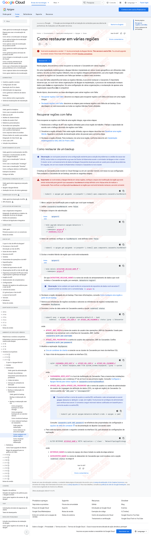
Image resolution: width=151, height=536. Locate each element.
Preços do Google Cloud (40, 508)
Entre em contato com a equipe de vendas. (44, 516)
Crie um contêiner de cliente (56, 350)
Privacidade (49, 527)
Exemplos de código (99, 511)
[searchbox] (15, 21)
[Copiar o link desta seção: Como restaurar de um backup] (76, 149)
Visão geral (7, 14)
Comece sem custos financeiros (133, 10)
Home (39, 33)
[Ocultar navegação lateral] (26, 532)
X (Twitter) (125, 511)
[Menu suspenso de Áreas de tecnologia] (49, 2)
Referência (27, 14)
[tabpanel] (83, 227)
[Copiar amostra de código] (123, 191)
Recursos (49, 14)
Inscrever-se (124, 531)
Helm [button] (45, 217)
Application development (64, 33)
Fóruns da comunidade (70, 504)
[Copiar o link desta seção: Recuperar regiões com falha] (74, 114)
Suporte (39, 14)
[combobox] (93, 3)
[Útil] (121, 33)
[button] (14, 82)
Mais (55, 3)
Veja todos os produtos (40, 504)
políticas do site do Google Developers (113, 484)
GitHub (94, 504)
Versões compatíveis (85, 54)
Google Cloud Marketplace (41, 511)
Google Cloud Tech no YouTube (132, 518)
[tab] (45, 216)
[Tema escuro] (120, 191)
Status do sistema (68, 515)
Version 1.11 (44, 61)
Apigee (10, 9)
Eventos (124, 508)
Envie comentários (116, 39)
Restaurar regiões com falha (52, 103)
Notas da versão (67, 511)
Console (112, 3)
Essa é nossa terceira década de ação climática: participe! (107, 527)
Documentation (49, 33)
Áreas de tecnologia (38, 3)
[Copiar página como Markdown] (47, 44)
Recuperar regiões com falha (52, 97)
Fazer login (144, 3)
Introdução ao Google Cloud (101, 508)
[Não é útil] (124, 33)
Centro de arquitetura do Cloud (102, 515)
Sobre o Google (37, 527)
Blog (122, 504)
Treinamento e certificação (101, 518)
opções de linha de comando (61, 426)
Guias (17, 14)
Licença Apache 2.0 (73, 484)
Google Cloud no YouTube (130, 515)
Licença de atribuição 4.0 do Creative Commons (109, 482)
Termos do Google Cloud (76, 527)
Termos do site (60, 527)
